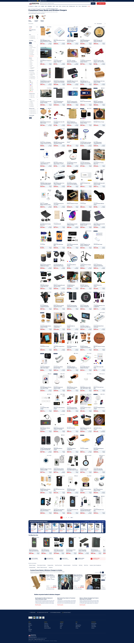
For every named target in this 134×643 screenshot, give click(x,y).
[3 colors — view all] (55, 118)
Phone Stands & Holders (41, 565)
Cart (105, 0)
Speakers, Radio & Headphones (95, 565)
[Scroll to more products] (103, 572)
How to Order (46, 626)
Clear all (30, 28)
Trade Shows (84, 6)
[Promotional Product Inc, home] (34, 3)
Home (57, 6)
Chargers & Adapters (42, 8)
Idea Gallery (93, 625)
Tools (79, 6)
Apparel (36, 6)
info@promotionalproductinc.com (39, 639)
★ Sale (88, 6)
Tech (77, 6)
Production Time (33, 93)
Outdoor (64, 6)
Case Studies (93, 626)
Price (33, 34)
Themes (95, 0)
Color (33, 80)
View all (103, 521)
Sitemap (55, 640)
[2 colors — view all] (55, 57)
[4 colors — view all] (69, 261)
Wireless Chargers (32, 565)
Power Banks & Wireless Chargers (52, 8)
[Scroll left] (30, 528)
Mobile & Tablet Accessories (42, 567)
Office (60, 6)
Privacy (34, 640)
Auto (39, 6)
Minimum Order (33, 108)
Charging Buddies (32, 567)
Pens (67, 6)
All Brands (30, 629)
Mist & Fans (86, 565)
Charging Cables (50, 565)
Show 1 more (31, 91)
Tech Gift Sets (74, 565)
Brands (99, 0)
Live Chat (91, 0)
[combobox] (66, 3)
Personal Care (72, 6)
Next (72, 517)
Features (102, 0)
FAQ (76, 623)
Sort (95, 23)
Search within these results (32, 30)
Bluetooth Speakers (67, 565)
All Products (31, 6)
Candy (54, 6)
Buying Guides (93, 623)
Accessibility (40, 640)
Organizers (51, 567)
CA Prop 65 (52, 640)
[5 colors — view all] (82, 118)
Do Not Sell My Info (46, 640)
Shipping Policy (78, 625)
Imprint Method (33, 70)
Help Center (46, 625)
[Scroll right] (104, 528)
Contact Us (46, 623)
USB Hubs (80, 565)
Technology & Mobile (34, 8)
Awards (42, 6)
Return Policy (78, 626)
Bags (46, 6)
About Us (61, 623)
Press (61, 626)
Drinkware (50, 6)
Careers (61, 625)
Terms (37, 640)
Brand (33, 99)
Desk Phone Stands (58, 565)
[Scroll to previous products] (101, 572)
